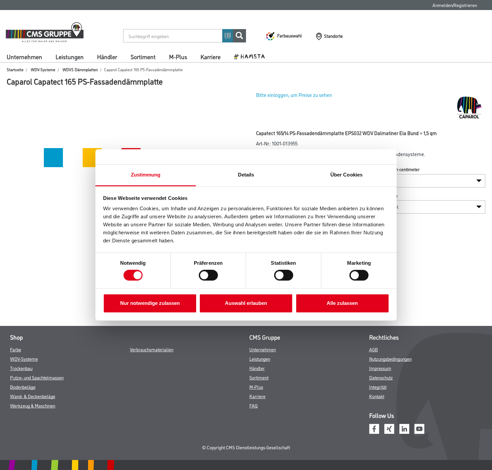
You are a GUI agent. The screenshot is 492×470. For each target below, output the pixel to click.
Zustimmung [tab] (146, 175)
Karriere (210, 56)
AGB (373, 349)
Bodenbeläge (22, 386)
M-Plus (178, 56)
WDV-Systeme (43, 69)
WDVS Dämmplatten (80, 69)
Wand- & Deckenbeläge (32, 396)
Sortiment (143, 56)
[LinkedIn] (404, 428)
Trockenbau (21, 368)
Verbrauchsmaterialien (151, 349)
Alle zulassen (342, 303)
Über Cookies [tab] (346, 175)
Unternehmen (24, 56)
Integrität (378, 386)
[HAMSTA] (252, 56)
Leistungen (70, 56)
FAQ (253, 405)
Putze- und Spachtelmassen (37, 377)
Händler (107, 56)
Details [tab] (246, 175)
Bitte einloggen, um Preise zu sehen (294, 94)
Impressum (380, 368)
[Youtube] (419, 428)
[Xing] (389, 428)
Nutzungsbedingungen (390, 358)
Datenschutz (381, 377)
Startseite (15, 69)
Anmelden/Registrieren (454, 5)
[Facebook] (374, 428)
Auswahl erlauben (246, 303)
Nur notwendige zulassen (150, 303)
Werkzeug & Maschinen (32, 405)
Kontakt (376, 396)
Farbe (15, 349)
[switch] (210, 275)
